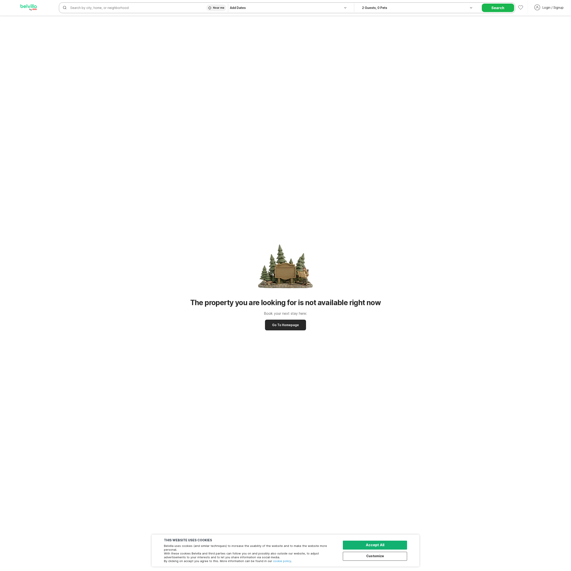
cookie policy (282, 561)
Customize (375, 556)
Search (497, 8)
